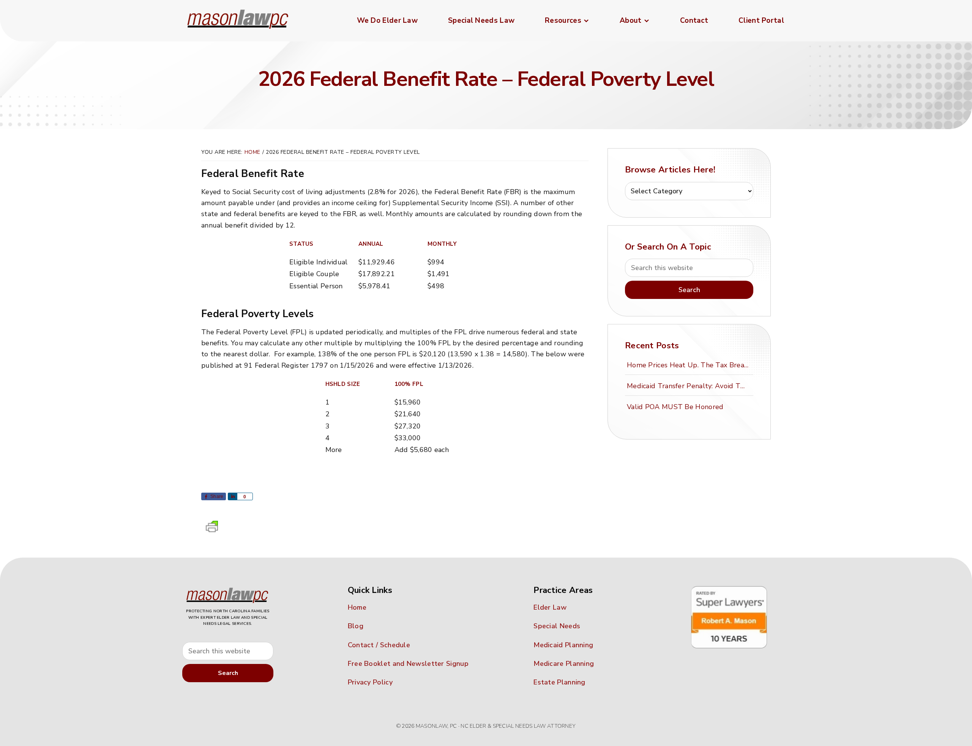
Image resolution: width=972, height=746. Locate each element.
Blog (355, 626)
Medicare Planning (563, 663)
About (631, 20)
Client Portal (761, 20)
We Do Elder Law (387, 20)
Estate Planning (559, 682)
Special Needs (556, 626)
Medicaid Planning (563, 645)
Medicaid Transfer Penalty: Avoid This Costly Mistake (688, 385)
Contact (694, 20)
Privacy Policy (370, 682)
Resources (563, 20)
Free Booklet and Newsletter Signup (408, 663)
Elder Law (549, 607)
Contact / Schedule (379, 645)
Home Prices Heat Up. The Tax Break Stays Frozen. (688, 365)
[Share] (232, 496)
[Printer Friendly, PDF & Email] (212, 528)
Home (357, 607)
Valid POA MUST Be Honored (675, 406)
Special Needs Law (481, 20)
